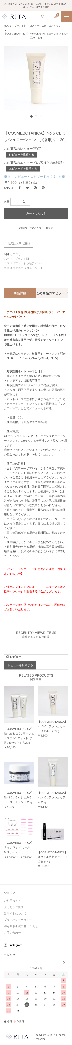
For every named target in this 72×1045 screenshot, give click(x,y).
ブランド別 (22, 258)
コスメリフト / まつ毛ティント (23, 263)
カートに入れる (36, 213)
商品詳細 (20, 293)
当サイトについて (15, 913)
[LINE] (43, 187)
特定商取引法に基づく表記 (21, 926)
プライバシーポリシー (18, 919)
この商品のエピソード (52, 293)
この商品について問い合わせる (36, 227)
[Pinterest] (35, 187)
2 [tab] (36, 116)
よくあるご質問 (14, 907)
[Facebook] (19, 187)
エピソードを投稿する (23, 168)
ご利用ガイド (12, 900)
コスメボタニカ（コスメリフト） (25, 268)
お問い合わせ (12, 932)
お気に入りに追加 (18, 243)
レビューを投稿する (21, 154)
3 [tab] (41, 116)
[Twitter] (27, 187)
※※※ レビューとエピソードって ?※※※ (34, 176)
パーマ (8, 258)
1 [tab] (31, 116)
